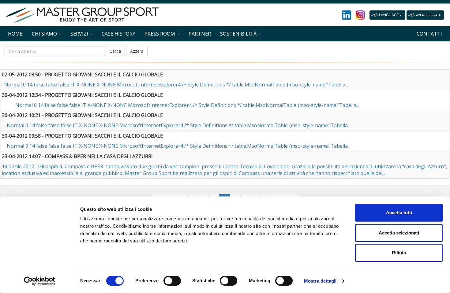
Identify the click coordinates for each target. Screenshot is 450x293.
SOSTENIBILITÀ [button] (239, 33)
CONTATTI (429, 33)
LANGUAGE (389, 14)
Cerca (115, 51)
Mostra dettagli (320, 280)
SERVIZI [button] (79, 33)
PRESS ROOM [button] (160, 33)
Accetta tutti (399, 212)
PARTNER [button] (200, 33)
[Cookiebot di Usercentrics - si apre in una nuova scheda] (39, 281)
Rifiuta (399, 252)
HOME (15, 33)
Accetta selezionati (399, 232)
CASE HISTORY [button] (118, 33)
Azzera (137, 51)
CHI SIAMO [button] (45, 33)
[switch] (172, 281)
